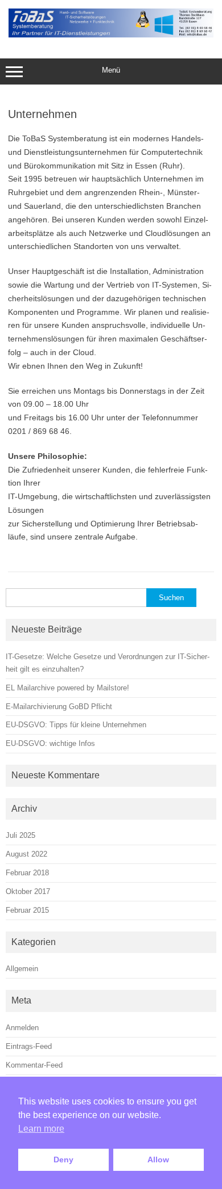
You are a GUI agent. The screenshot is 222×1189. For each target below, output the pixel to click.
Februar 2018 (27, 872)
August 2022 (26, 854)
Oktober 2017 (28, 891)
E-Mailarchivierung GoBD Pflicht (59, 706)
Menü (111, 70)
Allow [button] (158, 1159)
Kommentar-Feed (34, 1065)
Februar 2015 (27, 910)
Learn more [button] (41, 1128)
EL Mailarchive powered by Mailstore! (67, 688)
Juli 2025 (20, 835)
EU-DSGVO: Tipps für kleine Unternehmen (76, 724)
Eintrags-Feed (29, 1046)
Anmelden (22, 1027)
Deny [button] (63, 1159)
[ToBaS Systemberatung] (111, 34)
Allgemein (22, 968)
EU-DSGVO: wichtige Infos (50, 743)
